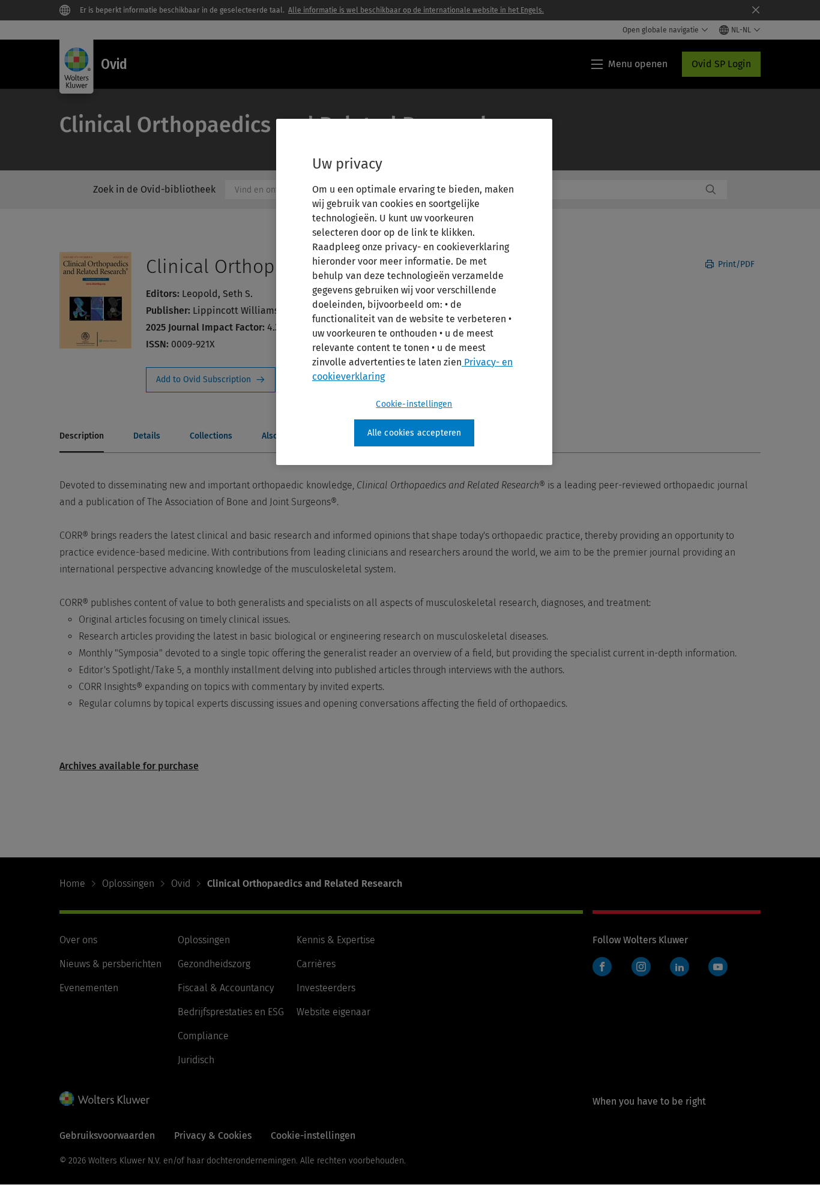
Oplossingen (128, 883)
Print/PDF (735, 264)
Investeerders (326, 988)
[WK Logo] (104, 1098)
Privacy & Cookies (213, 1135)
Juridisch (196, 1060)
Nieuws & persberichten (110, 964)
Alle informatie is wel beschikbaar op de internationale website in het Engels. (416, 10)
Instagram (641, 966)
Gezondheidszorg (214, 964)
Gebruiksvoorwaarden (107, 1135)
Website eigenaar (333, 1012)
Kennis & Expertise (336, 940)
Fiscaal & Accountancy (226, 988)
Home (72, 883)
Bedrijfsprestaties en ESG (231, 1012)
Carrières (316, 964)
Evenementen (88, 988)
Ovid (180, 883)
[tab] (81, 436)
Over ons (78, 940)
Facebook (602, 966)
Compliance (203, 1036)
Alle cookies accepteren (414, 433)
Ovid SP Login (721, 64)
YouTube (718, 966)
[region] (414, 292)
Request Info (210, 380)
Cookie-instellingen (414, 404)
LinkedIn (679, 966)
